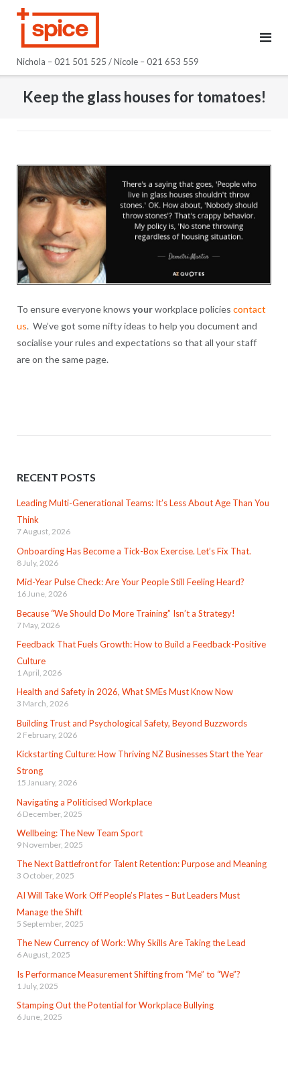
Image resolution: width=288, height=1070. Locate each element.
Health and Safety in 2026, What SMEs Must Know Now (125, 691)
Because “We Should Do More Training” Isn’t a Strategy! (126, 613)
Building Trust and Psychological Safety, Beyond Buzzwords (132, 723)
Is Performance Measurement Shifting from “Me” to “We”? (128, 974)
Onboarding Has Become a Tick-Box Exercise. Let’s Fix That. (134, 551)
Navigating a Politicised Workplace (84, 802)
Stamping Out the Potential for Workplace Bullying (115, 1005)
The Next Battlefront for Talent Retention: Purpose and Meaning (142, 863)
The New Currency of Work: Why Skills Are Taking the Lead (131, 942)
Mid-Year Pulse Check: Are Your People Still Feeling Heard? (130, 582)
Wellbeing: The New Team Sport (80, 833)
